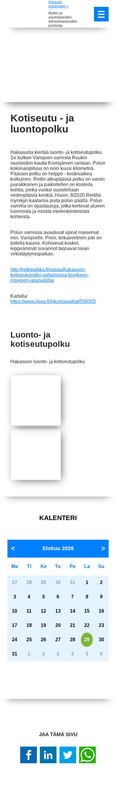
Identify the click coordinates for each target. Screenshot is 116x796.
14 (72, 611)
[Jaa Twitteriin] (67, 755)
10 (14, 611)
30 (101, 639)
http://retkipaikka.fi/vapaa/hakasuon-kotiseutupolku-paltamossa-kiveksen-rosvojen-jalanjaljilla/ (49, 275)
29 (87, 639)
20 (58, 625)
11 (29, 611)
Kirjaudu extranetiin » (58, 4)
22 (87, 625)
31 (14, 653)
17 (14, 625)
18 (29, 625)
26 (43, 639)
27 (58, 639)
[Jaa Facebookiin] (28, 755)
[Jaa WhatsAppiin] (87, 755)
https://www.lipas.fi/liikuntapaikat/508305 (53, 301)
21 (72, 625)
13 (58, 611)
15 (87, 611)
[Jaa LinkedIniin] (48, 755)
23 (101, 625)
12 (43, 611)
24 (14, 639)
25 (29, 639)
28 (72, 639)
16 (101, 611)
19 (43, 625)
